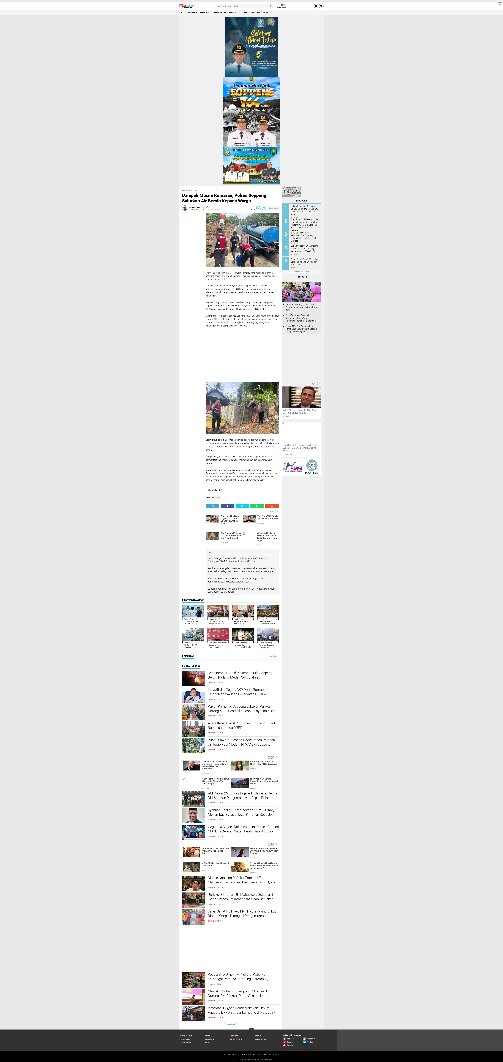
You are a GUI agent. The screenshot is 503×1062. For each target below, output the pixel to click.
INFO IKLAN (225, 1054)
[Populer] (321, 6)
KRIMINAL (208, 1036)
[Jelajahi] (500, 3)
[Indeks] (316, 6)
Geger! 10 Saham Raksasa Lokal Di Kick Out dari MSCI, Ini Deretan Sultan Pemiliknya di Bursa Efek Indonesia (243, 831)
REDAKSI (235, 1054)
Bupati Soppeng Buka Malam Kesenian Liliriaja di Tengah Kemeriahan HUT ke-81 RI (304, 249)
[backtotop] (251, 1030)
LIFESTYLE (234, 1036)
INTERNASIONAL (248, 12)
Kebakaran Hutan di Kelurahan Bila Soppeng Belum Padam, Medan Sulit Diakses (240, 675)
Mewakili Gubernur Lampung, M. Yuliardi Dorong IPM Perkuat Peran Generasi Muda (239, 993)
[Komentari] (272, 506)
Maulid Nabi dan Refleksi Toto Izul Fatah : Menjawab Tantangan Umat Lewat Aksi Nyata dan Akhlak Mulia (241, 882)
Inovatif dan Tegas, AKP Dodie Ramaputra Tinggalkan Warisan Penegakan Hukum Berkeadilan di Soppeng (238, 694)
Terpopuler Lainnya (301, 272)
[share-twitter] (258, 208)
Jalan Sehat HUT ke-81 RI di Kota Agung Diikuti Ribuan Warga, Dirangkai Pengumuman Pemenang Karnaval (242, 915)
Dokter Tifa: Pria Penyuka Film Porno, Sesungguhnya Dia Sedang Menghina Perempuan (301, 329)
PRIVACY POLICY (275, 1054)
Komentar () (273, 208)
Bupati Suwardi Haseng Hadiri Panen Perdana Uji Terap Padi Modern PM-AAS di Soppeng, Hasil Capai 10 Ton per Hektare (241, 744)
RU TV (207, 1043)
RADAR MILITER (220, 12)
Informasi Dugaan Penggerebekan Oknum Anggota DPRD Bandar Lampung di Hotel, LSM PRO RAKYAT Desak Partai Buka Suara (242, 1012)
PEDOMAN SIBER (248, 1054)
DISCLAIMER (262, 1054)
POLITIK (258, 1036)
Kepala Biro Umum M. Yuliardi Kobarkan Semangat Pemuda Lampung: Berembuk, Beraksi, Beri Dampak (238, 979)
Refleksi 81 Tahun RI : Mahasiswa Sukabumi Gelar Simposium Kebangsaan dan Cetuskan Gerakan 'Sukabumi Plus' (241, 899)
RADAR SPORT (262, 12)
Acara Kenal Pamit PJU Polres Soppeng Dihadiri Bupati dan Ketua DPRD (243, 725)
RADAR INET (234, 12)
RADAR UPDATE (191, 12)
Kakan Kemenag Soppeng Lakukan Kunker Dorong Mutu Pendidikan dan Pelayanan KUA (241, 708)
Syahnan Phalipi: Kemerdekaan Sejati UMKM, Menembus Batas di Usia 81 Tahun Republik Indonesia (241, 814)
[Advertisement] (192, 252)
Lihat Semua (230, 1025)
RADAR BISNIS (205, 12)
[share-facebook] (253, 208)
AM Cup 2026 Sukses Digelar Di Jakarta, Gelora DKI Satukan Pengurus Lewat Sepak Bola (242, 795)
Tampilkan (273, 656)
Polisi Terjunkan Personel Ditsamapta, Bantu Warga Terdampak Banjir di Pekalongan (301, 318)
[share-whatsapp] (264, 208)
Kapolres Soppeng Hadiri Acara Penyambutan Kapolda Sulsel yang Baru (302, 307)
